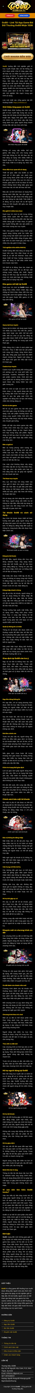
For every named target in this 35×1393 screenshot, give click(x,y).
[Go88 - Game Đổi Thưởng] (19, 6)
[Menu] (3, 6)
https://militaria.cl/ (20, 102)
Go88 (18, 1386)
